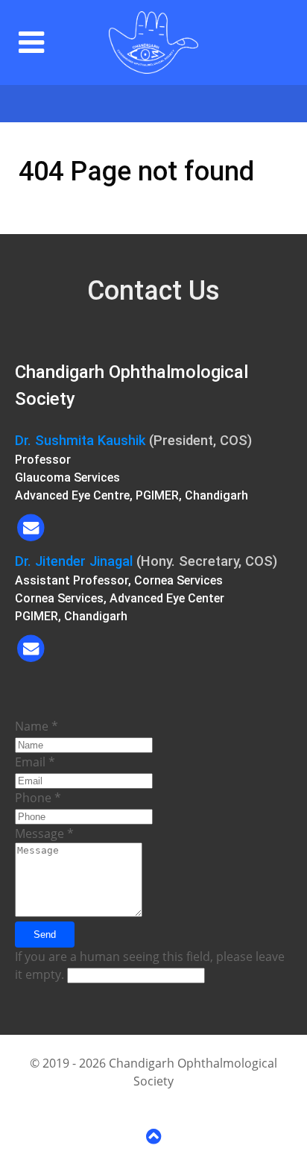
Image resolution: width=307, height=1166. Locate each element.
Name (36, 726)
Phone (38, 798)
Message (44, 833)
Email (35, 762)
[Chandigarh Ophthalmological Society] (153, 42)
